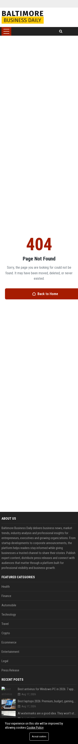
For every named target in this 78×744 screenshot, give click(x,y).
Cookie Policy (35, 727)
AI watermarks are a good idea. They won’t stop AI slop (47, 713)
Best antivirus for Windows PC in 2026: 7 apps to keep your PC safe (47, 689)
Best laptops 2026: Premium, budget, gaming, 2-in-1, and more (47, 701)
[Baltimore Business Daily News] (23, 17)
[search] (60, 31)
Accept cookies (39, 736)
